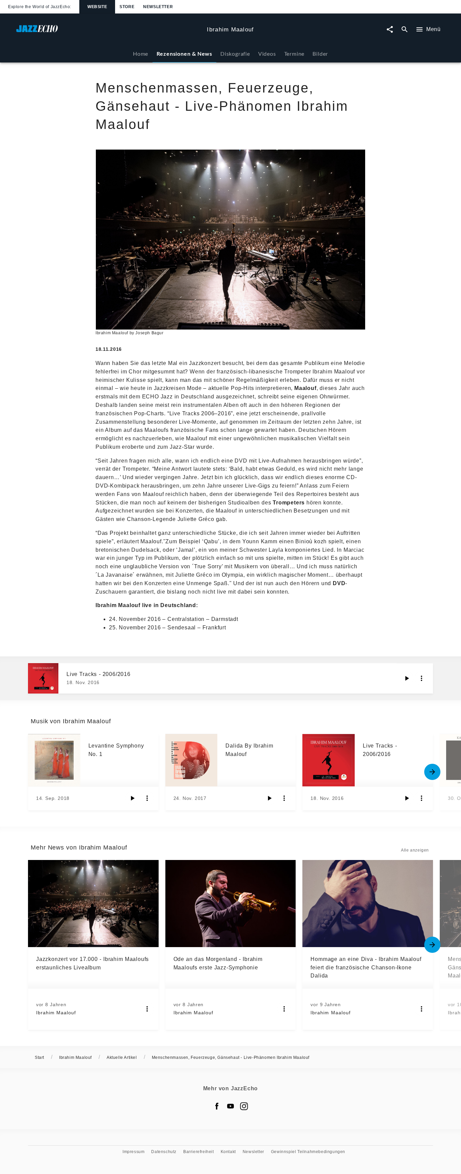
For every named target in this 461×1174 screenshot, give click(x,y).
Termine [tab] (294, 53)
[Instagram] (244, 1106)
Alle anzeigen (415, 850)
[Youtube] (230, 1106)
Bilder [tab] (320, 53)
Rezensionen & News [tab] (184, 53)
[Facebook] (217, 1106)
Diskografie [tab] (235, 53)
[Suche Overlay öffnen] (404, 29)
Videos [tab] (267, 53)
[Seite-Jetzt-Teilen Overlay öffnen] (390, 29)
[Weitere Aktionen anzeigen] (421, 678)
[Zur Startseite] (108, 32)
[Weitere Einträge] (432, 772)
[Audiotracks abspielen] (406, 678)
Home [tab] (140, 53)
